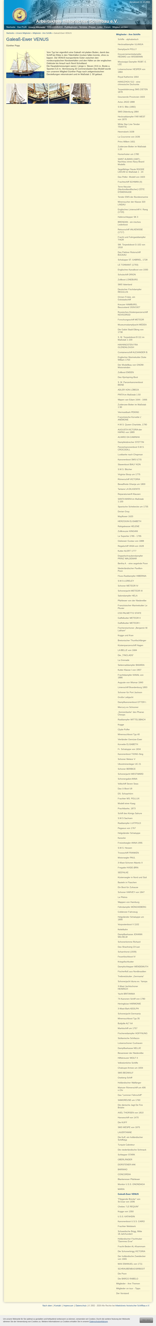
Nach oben (47, 1305)
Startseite (10, 33)
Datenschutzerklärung (98, 1322)
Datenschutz (81, 1305)
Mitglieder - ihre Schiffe (42, 33)
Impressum (68, 1305)
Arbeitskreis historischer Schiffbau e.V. (132, 1305)
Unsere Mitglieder (23, 33)
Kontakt (57, 1305)
